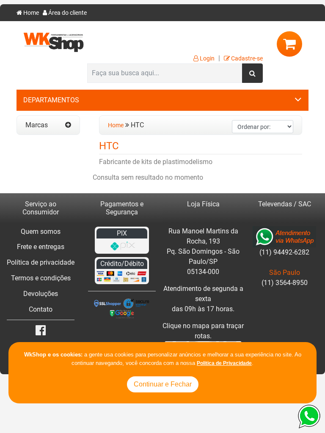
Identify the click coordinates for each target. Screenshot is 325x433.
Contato (40, 309)
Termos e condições (41, 278)
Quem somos (41, 231)
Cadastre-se (246, 58)
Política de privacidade (40, 262)
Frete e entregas (40, 247)
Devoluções (40, 294)
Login (206, 58)
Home (30, 12)
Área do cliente (67, 12)
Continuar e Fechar (163, 384)
